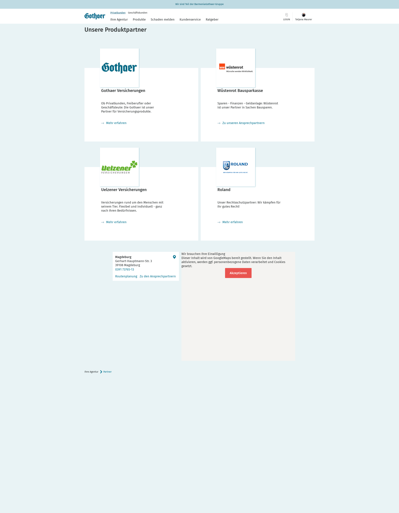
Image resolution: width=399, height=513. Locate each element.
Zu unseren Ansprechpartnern (243, 123)
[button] (303, 16)
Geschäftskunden (137, 12)
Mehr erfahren (116, 123)
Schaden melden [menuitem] (163, 19)
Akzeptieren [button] (238, 273)
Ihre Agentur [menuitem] (119, 19)
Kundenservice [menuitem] (190, 19)
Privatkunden (117, 12)
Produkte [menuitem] (139, 19)
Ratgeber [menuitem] (212, 19)
